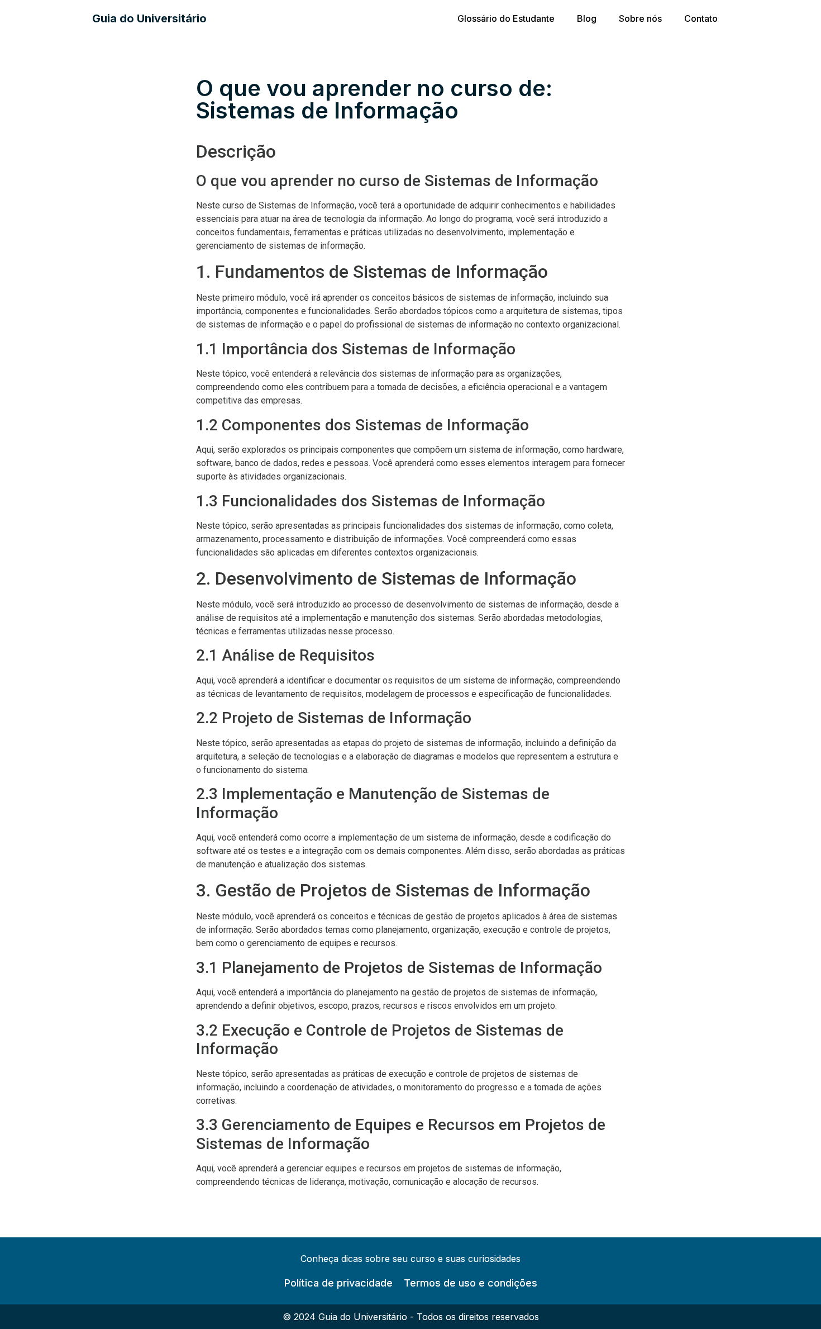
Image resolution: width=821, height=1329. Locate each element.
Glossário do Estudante (506, 18)
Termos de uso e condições (470, 1283)
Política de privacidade (338, 1283)
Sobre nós (640, 18)
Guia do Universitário (149, 18)
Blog (586, 18)
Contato (701, 18)
